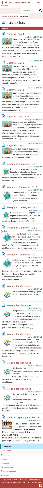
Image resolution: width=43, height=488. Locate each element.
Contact (4, 459)
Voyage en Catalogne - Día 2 (22, 207)
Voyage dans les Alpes (19, 286)
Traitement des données (8, 471)
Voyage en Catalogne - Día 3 (22, 187)
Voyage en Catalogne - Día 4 (22, 164)
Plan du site (5, 455)
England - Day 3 (15, 63)
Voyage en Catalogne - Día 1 (22, 254)
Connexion (5, 475)
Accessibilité (5, 463)
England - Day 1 (15, 145)
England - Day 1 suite (18, 116)
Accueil (3, 16)
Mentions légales (7, 467)
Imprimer (7, 451)
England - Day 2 (15, 89)
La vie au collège (13, 16)
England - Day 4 (15, 34)
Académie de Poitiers (12, 479)
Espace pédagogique (35, 482)
